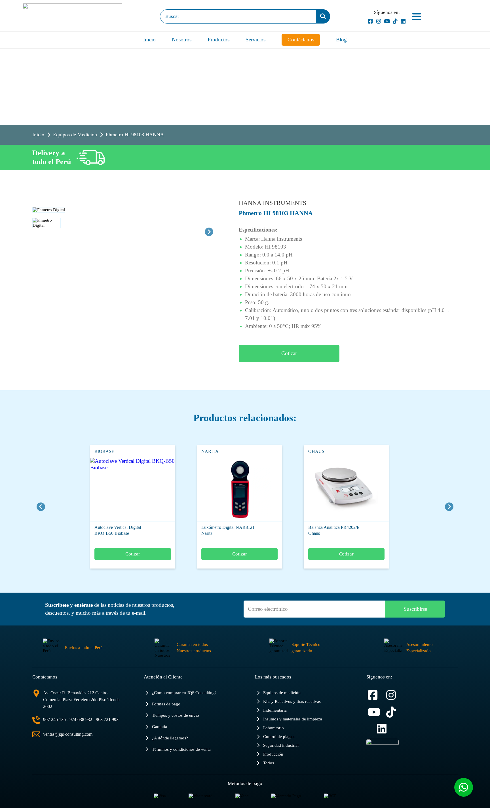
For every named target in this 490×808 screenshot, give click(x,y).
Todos (268, 762)
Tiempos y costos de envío (175, 715)
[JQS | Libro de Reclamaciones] (382, 750)
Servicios (255, 40)
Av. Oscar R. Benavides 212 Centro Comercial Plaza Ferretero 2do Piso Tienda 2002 (81, 699)
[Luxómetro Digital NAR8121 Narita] (226, 489)
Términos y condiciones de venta (181, 749)
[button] (46, 232)
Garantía (159, 726)
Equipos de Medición (75, 134)
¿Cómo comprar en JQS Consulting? (184, 692)
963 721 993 (107, 719)
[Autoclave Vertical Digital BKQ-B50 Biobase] (119, 489)
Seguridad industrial (281, 745)
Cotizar (289, 353)
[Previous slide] (41, 506)
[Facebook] (370, 21)
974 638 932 (80, 719)
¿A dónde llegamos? (170, 737)
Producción (273, 754)
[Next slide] (209, 232)
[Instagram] (378, 21)
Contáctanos (301, 40)
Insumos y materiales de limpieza (292, 718)
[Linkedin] (403, 21)
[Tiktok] (395, 21)
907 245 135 (54, 719)
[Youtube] (387, 21)
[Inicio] (72, 16)
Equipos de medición (282, 692)
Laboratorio (273, 727)
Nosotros (181, 40)
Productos (218, 40)
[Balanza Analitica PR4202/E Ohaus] (333, 489)
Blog (341, 40)
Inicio (149, 40)
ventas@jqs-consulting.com (67, 734)
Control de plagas (278, 736)
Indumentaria (275, 710)
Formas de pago (166, 703)
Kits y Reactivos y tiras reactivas (292, 701)
